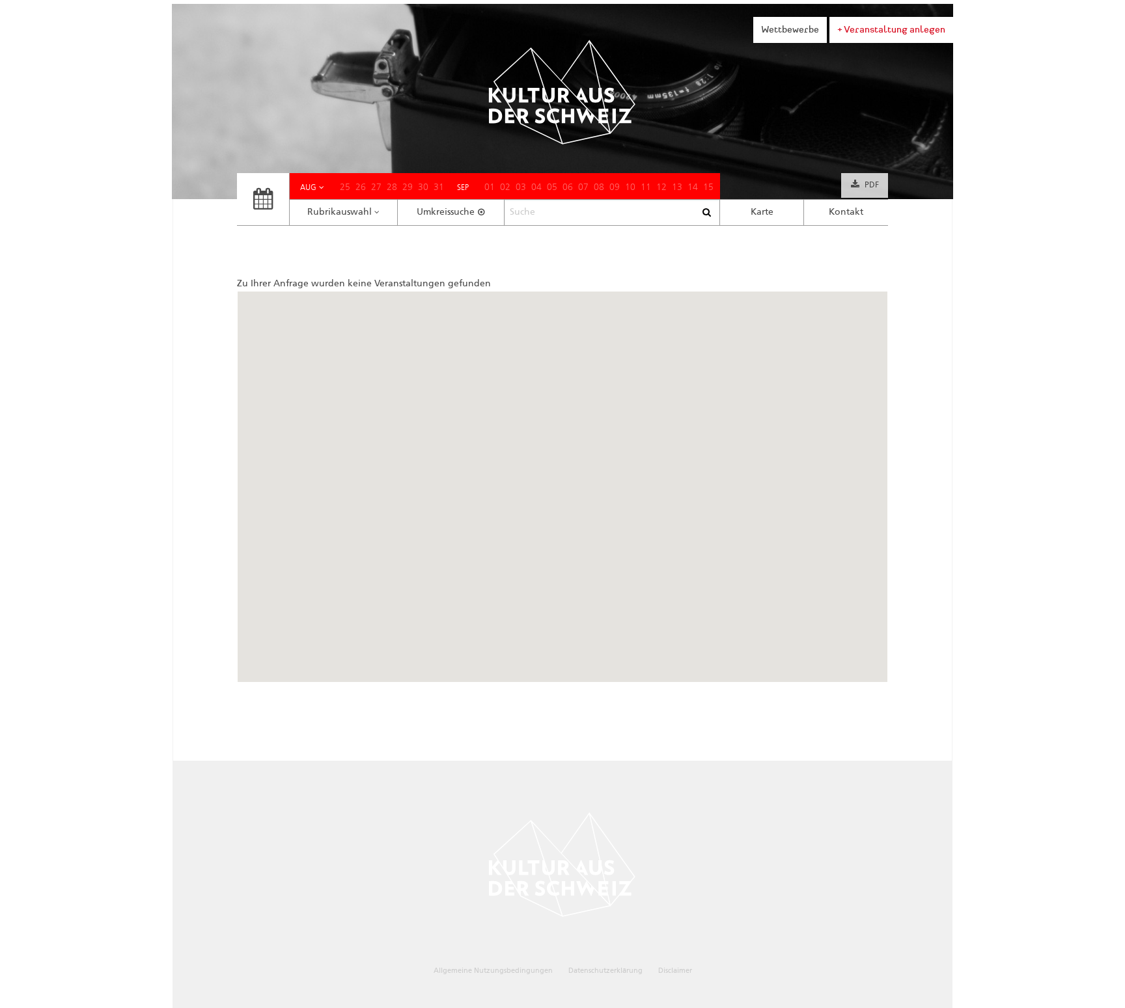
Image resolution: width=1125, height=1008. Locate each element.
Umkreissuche (446, 212)
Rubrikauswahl (339, 212)
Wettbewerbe (790, 29)
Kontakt (846, 212)
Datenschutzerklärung (605, 970)
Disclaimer (675, 970)
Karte (762, 212)
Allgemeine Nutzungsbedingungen (493, 970)
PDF (872, 185)
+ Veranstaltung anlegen (891, 29)
